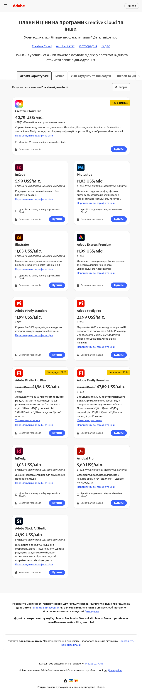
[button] (66, 680)
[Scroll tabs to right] (139, 75)
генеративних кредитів (45, 607)
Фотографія (88, 46)
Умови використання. (27, 420)
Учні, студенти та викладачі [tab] (91, 76)
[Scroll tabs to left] (3, 75)
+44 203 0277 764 (94, 663)
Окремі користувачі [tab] (34, 76)
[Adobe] (18, 6)
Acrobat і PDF (65, 46)
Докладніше (92, 611)
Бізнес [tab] (59, 76)
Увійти (132, 5)
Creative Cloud (42, 46)
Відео (106, 46)
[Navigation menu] (5, 6)
